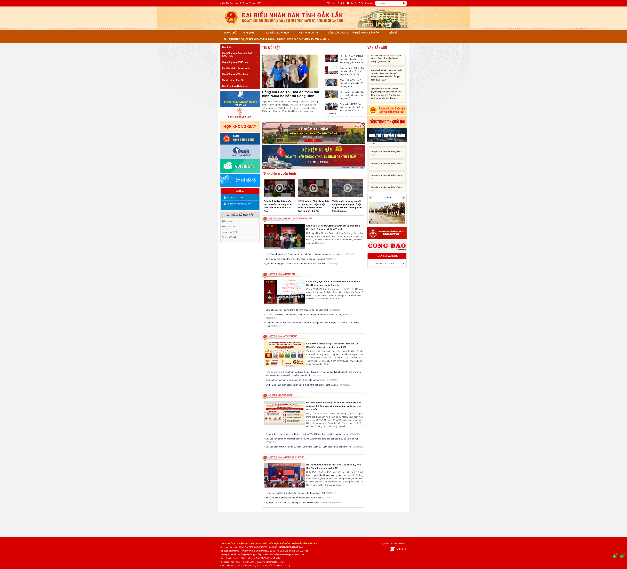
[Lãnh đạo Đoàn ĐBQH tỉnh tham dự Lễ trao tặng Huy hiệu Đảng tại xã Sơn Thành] (331, 58)
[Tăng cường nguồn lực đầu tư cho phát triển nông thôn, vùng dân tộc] (290, 71)
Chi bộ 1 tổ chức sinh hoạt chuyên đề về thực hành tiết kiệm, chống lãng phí (307, 385)
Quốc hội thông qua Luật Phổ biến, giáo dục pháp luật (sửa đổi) (301, 263)
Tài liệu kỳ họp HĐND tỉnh (238, 204)
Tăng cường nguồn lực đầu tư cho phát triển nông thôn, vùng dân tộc (291, 94)
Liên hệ (393, 33)
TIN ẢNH (387, 197)
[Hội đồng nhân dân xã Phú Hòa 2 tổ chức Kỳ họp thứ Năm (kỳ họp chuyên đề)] (284, 475)
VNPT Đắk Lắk (400, 543)
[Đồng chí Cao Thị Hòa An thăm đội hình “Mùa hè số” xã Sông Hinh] (331, 82)
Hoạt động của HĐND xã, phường (286, 457)
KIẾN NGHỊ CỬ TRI (309, 33)
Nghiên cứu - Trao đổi (233, 80)
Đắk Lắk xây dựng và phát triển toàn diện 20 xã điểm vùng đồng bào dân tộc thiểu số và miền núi (311, 440)
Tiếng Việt (331, 3)
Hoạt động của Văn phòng (235, 74)
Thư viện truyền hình (279, 173)
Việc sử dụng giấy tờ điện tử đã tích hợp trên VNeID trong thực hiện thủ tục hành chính (312, 434)
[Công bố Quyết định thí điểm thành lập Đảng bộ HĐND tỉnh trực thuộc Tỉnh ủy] (331, 70)
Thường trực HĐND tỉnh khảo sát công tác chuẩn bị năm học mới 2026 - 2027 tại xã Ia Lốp (308, 316)
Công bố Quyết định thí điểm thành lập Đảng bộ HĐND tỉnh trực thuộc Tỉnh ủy (352, 71)
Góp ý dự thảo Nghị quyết (235, 86)
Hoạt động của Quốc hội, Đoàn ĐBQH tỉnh (237, 55)
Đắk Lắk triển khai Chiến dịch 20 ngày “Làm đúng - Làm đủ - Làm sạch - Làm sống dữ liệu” (314, 447)
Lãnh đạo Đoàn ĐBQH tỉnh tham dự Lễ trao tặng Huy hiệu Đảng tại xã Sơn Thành (352, 59)
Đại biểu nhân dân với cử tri (236, 68)
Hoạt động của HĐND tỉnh (235, 62)
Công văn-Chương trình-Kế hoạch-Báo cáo (353, 33)
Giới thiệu (227, 47)
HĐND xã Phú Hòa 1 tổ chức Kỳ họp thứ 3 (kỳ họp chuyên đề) (300, 493)
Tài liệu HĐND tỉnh (234, 197)
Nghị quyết (250, 33)
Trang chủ (230, 33)
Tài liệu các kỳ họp (277, 33)
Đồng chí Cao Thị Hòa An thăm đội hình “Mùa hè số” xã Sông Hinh (351, 83)
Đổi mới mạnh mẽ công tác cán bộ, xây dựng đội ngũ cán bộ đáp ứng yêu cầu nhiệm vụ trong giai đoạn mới (333, 406)
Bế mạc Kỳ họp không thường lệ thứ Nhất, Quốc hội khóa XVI (300, 259)
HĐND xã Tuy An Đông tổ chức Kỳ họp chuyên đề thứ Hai (298, 497)
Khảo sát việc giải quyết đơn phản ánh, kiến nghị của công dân (301, 380)
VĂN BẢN (240, 191)
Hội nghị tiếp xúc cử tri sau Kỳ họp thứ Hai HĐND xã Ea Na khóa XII (303, 502)
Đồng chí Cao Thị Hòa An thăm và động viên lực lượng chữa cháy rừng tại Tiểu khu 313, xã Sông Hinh (312, 324)
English (341, 3)
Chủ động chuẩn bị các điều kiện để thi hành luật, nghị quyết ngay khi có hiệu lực (309, 254)
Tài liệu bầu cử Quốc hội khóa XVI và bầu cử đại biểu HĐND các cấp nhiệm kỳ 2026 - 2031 (275, 39)
